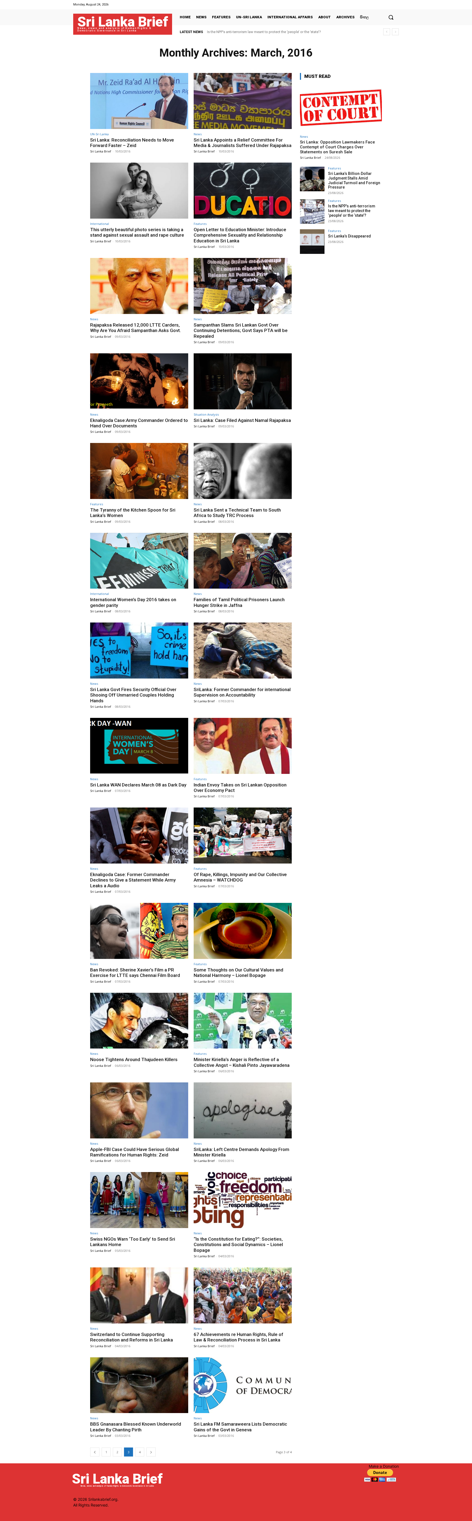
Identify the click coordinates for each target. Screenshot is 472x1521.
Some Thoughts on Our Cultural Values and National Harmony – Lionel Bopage (238, 972)
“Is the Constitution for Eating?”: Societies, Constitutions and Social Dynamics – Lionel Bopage (238, 1244)
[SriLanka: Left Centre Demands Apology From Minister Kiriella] (243, 1110)
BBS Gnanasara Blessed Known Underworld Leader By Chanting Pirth (135, 1426)
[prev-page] (94, 1452)
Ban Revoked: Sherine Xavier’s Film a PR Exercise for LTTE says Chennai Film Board (135, 972)
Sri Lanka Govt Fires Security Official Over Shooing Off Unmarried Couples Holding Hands (133, 695)
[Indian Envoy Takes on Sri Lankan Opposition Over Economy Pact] (243, 746)
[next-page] (151, 1452)
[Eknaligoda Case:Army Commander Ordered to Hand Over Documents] (139, 381)
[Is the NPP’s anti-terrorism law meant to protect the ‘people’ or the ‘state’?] (312, 211)
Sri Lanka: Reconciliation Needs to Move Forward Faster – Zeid (132, 142)
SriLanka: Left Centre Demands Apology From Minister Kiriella (241, 1152)
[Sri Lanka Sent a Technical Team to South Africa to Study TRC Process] (243, 471)
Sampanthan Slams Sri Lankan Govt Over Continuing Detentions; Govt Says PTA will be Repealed (241, 330)
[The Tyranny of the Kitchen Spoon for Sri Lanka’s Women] (139, 471)
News (198, 134)
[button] (391, 17)
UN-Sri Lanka (99, 134)
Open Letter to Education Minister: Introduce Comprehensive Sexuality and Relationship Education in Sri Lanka (240, 235)
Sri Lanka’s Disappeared (226, 32)
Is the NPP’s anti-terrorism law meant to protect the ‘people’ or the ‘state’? (351, 211)
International (99, 223)
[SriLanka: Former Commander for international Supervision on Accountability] (243, 651)
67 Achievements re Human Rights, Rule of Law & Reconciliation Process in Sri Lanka (238, 1337)
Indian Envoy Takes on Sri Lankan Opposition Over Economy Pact (240, 787)
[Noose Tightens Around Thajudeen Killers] (139, 1021)
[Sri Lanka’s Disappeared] (312, 241)
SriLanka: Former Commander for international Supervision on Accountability (242, 692)
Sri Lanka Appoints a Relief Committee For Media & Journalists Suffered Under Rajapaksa (242, 142)
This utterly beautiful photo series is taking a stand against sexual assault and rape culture (137, 232)
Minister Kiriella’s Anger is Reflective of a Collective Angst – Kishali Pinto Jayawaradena (242, 1062)
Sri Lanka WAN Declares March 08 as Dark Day (138, 785)
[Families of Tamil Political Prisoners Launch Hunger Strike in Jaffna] (243, 561)
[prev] (386, 31)
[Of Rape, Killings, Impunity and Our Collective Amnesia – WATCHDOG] (243, 836)
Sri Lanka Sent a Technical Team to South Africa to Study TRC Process (237, 512)
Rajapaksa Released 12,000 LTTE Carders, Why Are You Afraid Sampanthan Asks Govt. (135, 327)
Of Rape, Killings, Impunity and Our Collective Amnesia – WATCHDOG (240, 877)
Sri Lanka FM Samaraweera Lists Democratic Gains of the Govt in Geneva (240, 1426)
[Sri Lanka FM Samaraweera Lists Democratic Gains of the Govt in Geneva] (243, 1385)
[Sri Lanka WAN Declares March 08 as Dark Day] (139, 746)
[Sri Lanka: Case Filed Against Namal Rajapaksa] (243, 381)
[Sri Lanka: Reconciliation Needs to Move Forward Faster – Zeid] (139, 101)
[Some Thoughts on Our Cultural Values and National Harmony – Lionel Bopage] (243, 931)
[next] (395, 31)
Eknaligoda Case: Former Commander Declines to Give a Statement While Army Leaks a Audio (133, 880)
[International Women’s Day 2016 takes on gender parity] (139, 561)
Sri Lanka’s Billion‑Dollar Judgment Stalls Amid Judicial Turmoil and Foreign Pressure (354, 180)
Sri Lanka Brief (100, 151)
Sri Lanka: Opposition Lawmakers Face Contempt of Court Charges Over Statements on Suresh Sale (337, 147)
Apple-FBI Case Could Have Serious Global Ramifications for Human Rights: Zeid (134, 1152)
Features (200, 223)
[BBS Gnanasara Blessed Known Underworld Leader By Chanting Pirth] (139, 1385)
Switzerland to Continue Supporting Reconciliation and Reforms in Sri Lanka (131, 1337)
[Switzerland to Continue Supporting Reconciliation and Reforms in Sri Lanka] (139, 1295)
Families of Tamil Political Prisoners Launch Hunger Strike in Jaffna (239, 602)
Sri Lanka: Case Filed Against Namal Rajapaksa (242, 420)
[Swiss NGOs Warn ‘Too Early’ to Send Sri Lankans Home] (139, 1200)
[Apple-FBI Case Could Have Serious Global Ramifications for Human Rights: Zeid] (139, 1110)
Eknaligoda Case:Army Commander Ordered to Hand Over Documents (139, 423)
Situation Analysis (206, 414)
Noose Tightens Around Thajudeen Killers (134, 1059)
